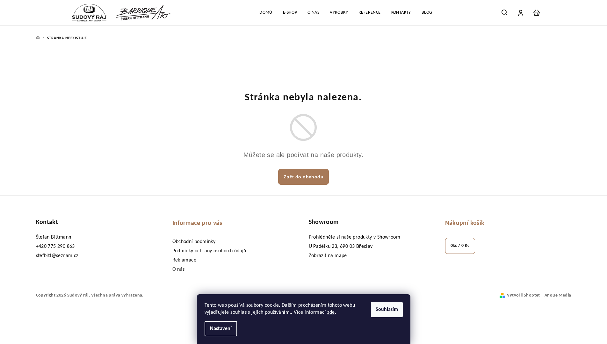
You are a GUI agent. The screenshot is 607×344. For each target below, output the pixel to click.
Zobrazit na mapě (328, 255)
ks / (460, 245)
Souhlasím (387, 309)
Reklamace (184, 260)
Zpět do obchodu (303, 176)
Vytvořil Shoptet (523, 295)
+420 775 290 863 (55, 246)
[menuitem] (266, 12)
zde (331, 312)
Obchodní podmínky (194, 241)
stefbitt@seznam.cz (57, 255)
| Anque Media (555, 295)
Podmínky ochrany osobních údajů (209, 251)
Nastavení (221, 328)
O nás (178, 269)
